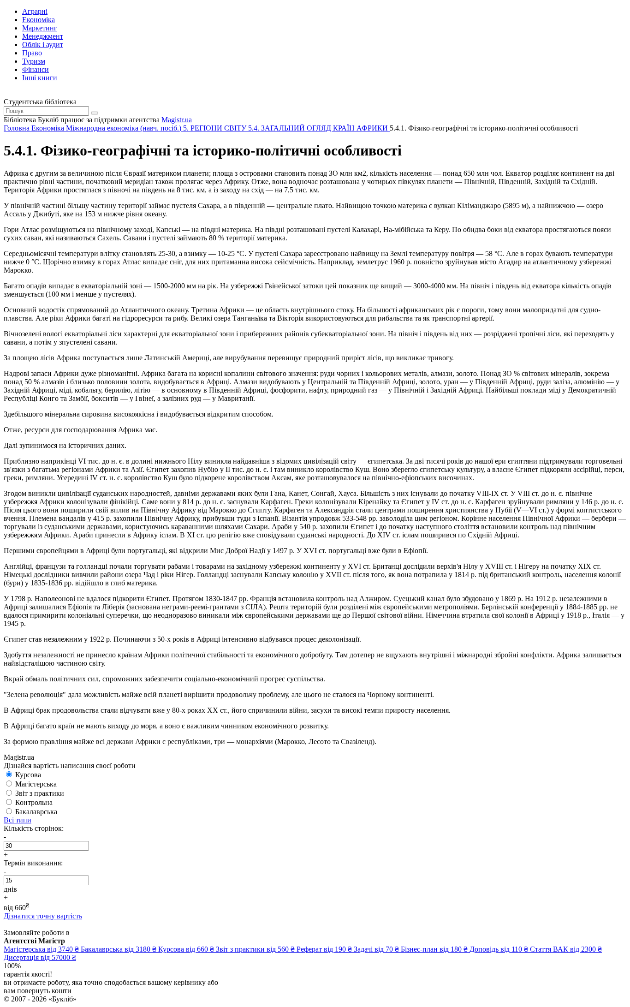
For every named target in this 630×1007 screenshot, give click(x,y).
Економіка (38, 20)
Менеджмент (42, 36)
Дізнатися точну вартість (43, 916)
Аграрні (35, 11)
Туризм (33, 61)
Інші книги (39, 78)
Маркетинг (39, 28)
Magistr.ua (176, 120)
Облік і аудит (42, 44)
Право (32, 53)
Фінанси (35, 69)
